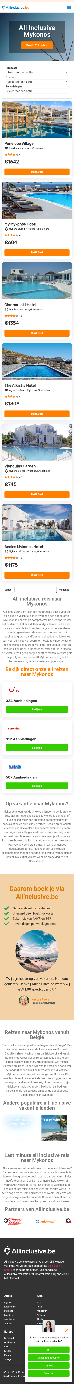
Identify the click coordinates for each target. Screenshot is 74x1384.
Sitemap (13, 1376)
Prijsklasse (11, 68)
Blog (5, 1376)
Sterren (10, 77)
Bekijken (37, 709)
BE (4, 1372)
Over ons (22, 1376)
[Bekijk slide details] (15, 1221)
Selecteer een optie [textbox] (20, 72)
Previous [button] (6, 1220)
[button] (68, 7)
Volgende (64, 589)
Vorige (8, 589)
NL (9, 1372)
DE (13, 1372)
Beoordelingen (14, 86)
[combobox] (37, 72)
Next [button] (68, 1220)
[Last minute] (54, 1140)
